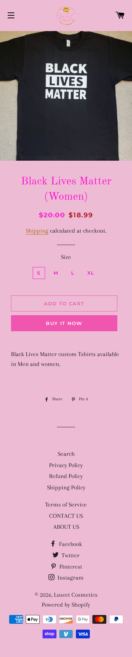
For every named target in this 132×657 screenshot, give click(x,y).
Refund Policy (66, 476)
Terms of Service (66, 504)
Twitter (70, 555)
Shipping (37, 230)
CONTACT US (66, 515)
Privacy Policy (66, 465)
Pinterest (70, 566)
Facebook (70, 544)
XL (91, 273)
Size (66, 256)
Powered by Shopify (66, 604)
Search (66, 453)
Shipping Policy (66, 487)
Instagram (70, 577)
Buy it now (64, 323)
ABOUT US (66, 526)
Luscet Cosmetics (76, 594)
